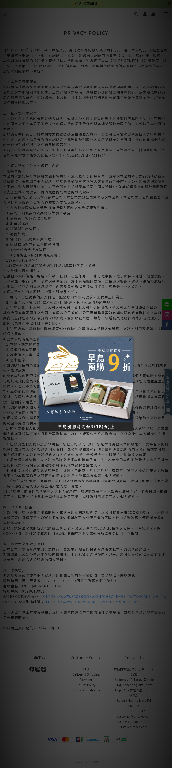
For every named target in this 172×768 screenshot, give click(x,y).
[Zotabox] (130, 427)
